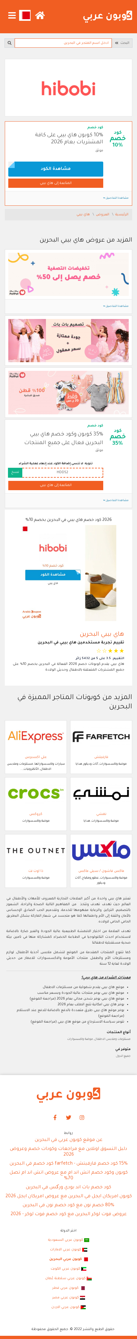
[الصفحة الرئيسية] (107, 17)
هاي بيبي (83, 215)
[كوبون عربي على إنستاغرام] (82, 1118)
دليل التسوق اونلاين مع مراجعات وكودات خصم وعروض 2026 (68, 1152)
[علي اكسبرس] (36, 737)
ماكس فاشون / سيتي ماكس (101, 871)
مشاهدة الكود (56, 169)
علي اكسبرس (36, 757)
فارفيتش (101, 757)
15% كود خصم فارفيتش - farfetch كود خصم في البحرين (69, 1164)
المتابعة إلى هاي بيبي (56, 183)
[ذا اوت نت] (36, 851)
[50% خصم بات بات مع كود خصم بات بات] (68, 275)
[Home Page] (68, 1095)
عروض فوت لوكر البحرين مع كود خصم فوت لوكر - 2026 (69, 1214)
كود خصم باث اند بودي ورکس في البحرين (68, 1187)
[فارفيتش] (101, 737)
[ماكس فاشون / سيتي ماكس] (101, 851)
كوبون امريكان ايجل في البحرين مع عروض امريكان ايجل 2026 (68, 1196)
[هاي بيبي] (68, 88)
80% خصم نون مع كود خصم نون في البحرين (68, 1205)
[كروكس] (36, 794)
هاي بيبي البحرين (102, 634)
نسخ (15, 472)
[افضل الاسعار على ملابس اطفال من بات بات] (68, 393)
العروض (103, 215)
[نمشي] (101, 794)
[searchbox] (63, 43)
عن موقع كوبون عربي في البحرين (69, 1140)
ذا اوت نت (35, 871)
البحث (124, 43)
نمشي (101, 814)
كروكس (35, 814)
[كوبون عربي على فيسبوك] (55, 1118)
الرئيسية (121, 215)
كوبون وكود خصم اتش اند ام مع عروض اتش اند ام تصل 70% (69, 1175)
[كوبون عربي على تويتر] (68, 1118)
